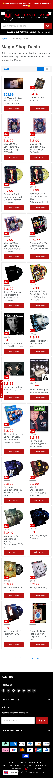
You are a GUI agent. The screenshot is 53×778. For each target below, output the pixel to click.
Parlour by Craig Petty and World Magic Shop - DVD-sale (39, 635)
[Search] (48, 26)
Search (12, 762)
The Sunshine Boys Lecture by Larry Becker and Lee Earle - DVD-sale (13, 438)
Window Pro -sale (38, 587)
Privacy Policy (15, 768)
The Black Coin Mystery (37, 99)
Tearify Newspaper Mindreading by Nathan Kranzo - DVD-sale (13, 296)
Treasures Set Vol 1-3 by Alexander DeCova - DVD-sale (39, 246)
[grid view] (40, 69)
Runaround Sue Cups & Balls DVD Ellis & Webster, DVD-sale (38, 295)
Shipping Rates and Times (14, 765)
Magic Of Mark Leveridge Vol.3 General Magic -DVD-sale (37, 148)
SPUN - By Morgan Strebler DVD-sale (39, 391)
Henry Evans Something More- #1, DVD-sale (38, 444)
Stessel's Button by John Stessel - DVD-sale (39, 344)
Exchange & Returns (38, 765)
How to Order (35, 762)
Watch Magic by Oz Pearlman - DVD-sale (13, 634)
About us (22, 762)
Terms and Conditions (34, 768)
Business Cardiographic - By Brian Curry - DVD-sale (13, 491)
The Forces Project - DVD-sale (13, 589)
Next (39, 658)
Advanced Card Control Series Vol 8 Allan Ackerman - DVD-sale (13, 198)
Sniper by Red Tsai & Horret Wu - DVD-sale (13, 390)
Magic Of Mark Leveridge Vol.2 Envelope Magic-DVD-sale (12, 148)
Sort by (7, 69)
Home (4, 39)
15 (31, 658)
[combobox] (22, 26)
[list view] (47, 69)
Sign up (42, 720)
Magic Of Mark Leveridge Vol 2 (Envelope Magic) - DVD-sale (13, 247)
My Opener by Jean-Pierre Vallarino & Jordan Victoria (13, 101)
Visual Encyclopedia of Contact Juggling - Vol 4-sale (39, 491)
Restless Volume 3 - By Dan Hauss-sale (13, 345)
